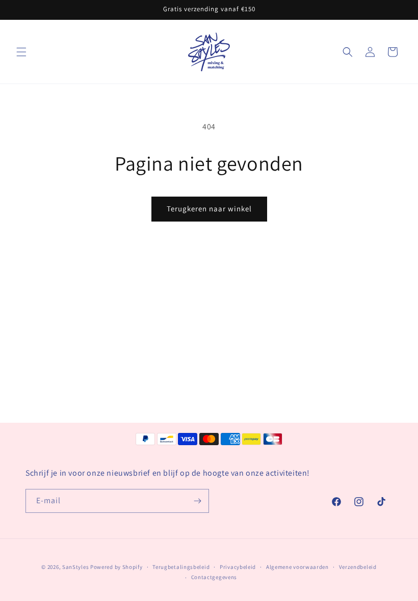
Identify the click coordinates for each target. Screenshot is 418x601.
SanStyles (75, 566)
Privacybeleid (238, 566)
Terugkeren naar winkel (209, 208)
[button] (21, 52)
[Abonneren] (197, 501)
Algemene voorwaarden (297, 566)
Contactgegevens (214, 577)
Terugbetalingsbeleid (181, 566)
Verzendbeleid (358, 566)
